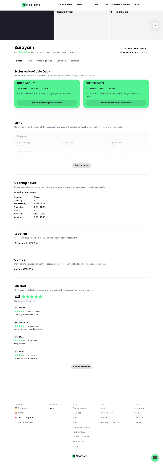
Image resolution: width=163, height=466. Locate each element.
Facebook (138, 417)
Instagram (139, 408)
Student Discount (81, 436)
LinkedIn (137, 422)
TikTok (137, 412)
